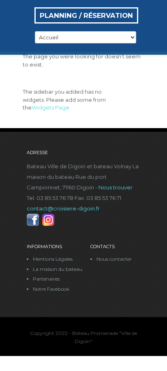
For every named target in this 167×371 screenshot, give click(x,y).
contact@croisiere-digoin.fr (63, 208)
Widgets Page (50, 107)
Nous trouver (115, 187)
